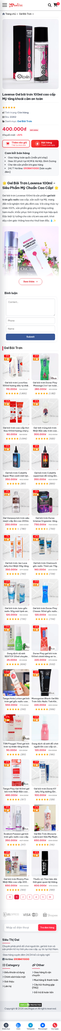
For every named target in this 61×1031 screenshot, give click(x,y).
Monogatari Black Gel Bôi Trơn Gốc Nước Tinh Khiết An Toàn (45, 701)
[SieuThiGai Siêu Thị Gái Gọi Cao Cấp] (17, 5)
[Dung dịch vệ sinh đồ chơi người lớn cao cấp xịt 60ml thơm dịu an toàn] (45, 727)
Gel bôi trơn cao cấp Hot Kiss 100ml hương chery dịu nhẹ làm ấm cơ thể (16, 430)
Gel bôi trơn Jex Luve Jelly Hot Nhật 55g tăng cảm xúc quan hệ (16, 566)
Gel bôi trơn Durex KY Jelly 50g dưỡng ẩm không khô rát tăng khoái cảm (45, 793)
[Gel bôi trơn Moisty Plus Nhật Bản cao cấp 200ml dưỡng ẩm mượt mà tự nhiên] (16, 863)
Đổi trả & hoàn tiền (43, 992)
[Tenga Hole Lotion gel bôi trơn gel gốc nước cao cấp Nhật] (16, 682)
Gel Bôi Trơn (24, 121)
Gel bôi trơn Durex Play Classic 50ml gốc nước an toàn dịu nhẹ (45, 611)
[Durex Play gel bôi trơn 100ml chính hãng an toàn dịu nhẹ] (45, 637)
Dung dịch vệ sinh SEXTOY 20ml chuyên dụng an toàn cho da (16, 656)
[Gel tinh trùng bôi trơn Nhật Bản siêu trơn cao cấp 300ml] (45, 412)
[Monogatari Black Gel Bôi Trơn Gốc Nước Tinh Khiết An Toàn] (45, 682)
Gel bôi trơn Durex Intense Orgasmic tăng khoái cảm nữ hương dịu (45, 521)
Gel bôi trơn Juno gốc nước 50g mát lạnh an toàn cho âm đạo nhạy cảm (16, 613)
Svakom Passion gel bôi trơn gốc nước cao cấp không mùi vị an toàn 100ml (16, 838)
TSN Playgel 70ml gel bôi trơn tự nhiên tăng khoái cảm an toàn (16, 746)
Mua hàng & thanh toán (46, 980)
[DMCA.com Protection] (30, 1004)
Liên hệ (8, 986)
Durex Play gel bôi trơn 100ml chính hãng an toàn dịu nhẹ (44, 656)
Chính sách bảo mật (14, 976)
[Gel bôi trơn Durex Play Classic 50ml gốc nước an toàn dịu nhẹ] (45, 592)
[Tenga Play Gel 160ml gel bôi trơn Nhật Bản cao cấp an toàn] (16, 772)
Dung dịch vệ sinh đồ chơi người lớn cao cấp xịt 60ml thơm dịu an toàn (45, 746)
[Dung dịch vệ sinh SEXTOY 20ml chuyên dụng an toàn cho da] (16, 637)
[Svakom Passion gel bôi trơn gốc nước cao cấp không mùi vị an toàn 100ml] (16, 818)
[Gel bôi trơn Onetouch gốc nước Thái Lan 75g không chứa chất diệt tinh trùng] (45, 547)
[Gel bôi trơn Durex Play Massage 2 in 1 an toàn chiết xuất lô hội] (45, 366)
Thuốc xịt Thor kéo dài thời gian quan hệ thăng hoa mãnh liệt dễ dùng (45, 882)
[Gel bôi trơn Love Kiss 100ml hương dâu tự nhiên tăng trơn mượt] (16, 366)
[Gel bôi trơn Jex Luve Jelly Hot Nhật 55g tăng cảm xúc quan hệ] (16, 547)
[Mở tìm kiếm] (49, 5)
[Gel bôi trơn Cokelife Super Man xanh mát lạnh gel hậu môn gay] (16, 457)
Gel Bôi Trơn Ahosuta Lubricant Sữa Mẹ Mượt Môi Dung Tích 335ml (45, 836)
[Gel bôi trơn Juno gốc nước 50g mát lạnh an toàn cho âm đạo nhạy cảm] (16, 592)
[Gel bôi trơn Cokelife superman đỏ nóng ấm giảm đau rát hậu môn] (45, 457)
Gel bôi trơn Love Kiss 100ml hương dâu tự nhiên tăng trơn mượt (16, 385)
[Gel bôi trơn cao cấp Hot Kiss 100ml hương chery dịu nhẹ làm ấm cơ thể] (16, 412)
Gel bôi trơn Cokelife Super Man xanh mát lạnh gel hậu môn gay (16, 475)
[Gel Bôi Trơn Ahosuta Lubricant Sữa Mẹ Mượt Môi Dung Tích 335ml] (45, 818)
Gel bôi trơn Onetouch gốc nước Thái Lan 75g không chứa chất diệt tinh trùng (45, 567)
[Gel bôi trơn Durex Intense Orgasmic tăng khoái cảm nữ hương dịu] (45, 502)
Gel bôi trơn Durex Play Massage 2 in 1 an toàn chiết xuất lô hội (45, 385)
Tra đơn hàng (47, 927)
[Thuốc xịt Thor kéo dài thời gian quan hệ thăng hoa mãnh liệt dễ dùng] (45, 863)
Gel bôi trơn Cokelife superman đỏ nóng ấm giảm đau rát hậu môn (45, 475)
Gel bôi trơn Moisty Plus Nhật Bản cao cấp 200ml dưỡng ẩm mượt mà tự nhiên (16, 883)
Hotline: (17, 959)
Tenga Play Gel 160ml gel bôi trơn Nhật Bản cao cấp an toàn (16, 791)
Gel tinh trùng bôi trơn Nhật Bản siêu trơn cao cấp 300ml (45, 430)
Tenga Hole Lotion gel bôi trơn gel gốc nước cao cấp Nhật (16, 701)
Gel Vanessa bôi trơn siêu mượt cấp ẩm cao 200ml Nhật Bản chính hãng (16, 521)
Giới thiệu (9, 981)
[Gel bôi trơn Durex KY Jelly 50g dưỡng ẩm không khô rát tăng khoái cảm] (45, 772)
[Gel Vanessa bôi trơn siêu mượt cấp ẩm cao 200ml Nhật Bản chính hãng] (16, 502)
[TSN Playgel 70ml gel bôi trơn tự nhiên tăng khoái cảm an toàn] (16, 727)
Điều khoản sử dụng (14, 972)
